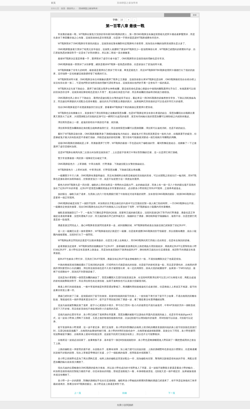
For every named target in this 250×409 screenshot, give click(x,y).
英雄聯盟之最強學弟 (88, 8)
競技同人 (71, 8)
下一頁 (171, 393)
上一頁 (77, 393)
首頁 (53, 3)
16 (121, 20)
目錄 (124, 393)
